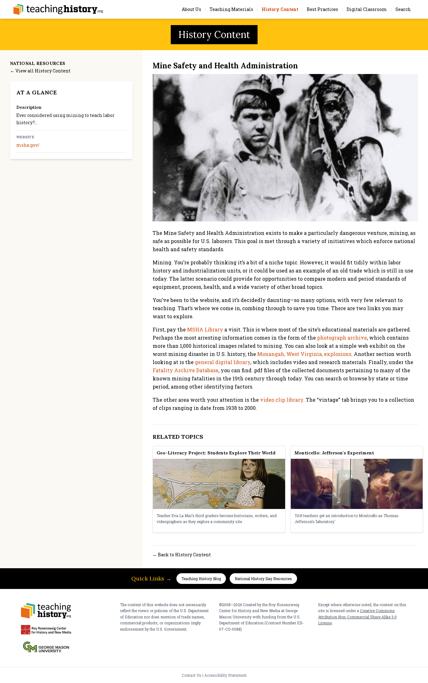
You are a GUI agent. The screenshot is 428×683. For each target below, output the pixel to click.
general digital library (222, 362)
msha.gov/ (27, 145)
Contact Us (191, 675)
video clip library (281, 399)
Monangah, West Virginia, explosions (304, 354)
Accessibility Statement (225, 675)
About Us (191, 9)
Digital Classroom (367, 9)
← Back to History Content (182, 555)
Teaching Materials (231, 9)
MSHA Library (205, 329)
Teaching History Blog (201, 578)
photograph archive (342, 337)
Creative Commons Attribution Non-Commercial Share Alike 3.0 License (357, 616)
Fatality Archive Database (185, 370)
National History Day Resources (263, 578)
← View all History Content (40, 71)
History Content (280, 9)
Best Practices (322, 9)
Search (403, 9)
